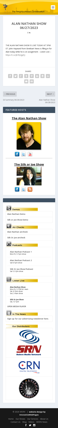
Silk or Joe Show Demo (17, 219)
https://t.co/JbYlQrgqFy (15, 55)
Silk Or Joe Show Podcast (21, 269)
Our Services (32, 419)
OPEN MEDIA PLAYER (16, 306)
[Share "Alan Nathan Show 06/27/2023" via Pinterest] (31, 76)
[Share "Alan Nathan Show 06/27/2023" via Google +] (21, 76)
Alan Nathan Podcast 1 (21, 251)
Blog (24, 422)
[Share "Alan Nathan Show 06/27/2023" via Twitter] (15, 76)
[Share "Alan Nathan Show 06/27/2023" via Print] (31, 81)
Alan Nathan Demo (16, 214)
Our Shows (20, 419)
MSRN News (41, 422)
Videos (31, 422)
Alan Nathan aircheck (17, 232)
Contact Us (15, 422)
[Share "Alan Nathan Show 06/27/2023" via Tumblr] (26, 76)
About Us (44, 419)
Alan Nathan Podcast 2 (21, 260)
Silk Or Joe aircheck (16, 237)
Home (11, 419)
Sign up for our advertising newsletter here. (28, 318)
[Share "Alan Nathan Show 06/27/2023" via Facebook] (10, 76)
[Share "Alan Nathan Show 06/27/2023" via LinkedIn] (37, 76)
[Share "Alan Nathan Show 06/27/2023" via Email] (26, 81)
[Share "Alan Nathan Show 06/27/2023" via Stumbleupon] (48, 76)
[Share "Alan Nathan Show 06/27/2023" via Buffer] (42, 76)
